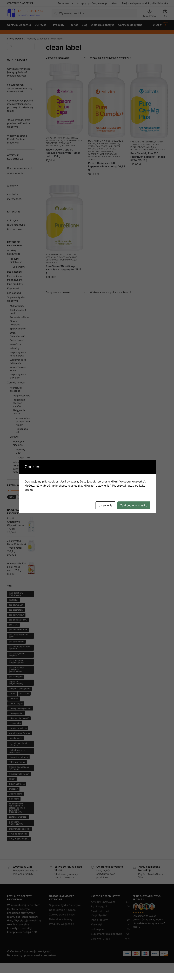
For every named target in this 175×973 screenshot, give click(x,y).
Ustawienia (105, 505)
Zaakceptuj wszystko (133, 505)
